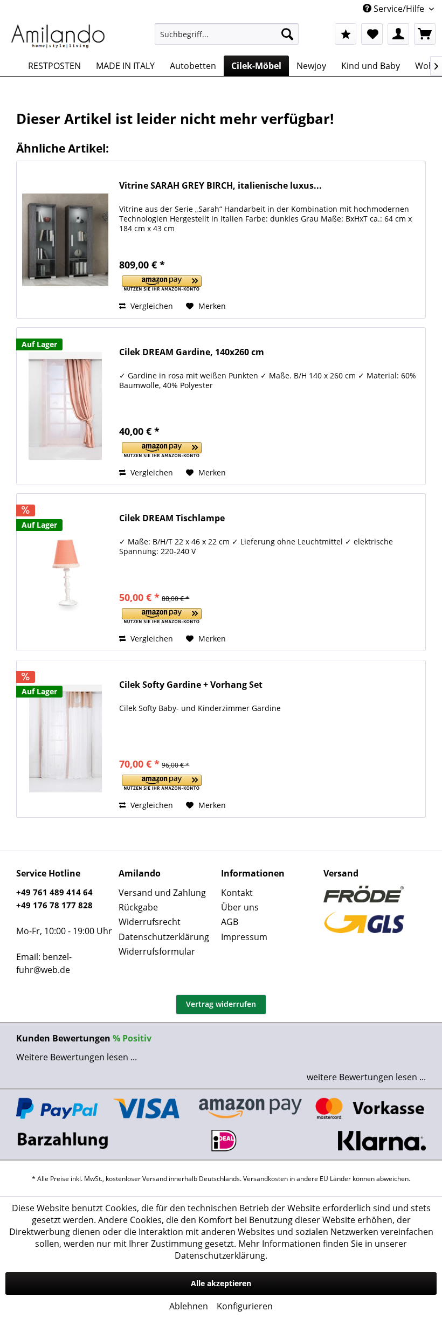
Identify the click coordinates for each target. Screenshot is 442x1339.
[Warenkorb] (425, 34)
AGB (229, 922)
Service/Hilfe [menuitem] (398, 9)
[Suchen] (287, 34)
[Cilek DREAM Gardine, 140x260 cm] (65, 406)
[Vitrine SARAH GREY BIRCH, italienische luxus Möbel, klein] (65, 240)
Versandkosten (265, 1178)
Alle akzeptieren (221, 1283)
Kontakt (237, 893)
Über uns (240, 907)
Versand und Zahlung (162, 893)
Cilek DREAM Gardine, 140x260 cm (191, 352)
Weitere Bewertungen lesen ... (76, 1057)
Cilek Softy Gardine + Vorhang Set (191, 685)
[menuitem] (227, 34)
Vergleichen (150, 306)
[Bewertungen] (345, 34)
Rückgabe (138, 907)
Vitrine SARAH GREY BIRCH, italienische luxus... (220, 185)
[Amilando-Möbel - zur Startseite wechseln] (58, 36)
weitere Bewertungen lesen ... (366, 1077)
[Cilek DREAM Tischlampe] (65, 572)
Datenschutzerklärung (164, 937)
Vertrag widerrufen (221, 1004)
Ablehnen (188, 1306)
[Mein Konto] (398, 34)
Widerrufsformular (157, 951)
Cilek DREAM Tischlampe (172, 518)
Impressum (244, 937)
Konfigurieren (245, 1306)
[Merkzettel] (372, 34)
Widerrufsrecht (150, 922)
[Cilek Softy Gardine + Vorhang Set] (65, 739)
